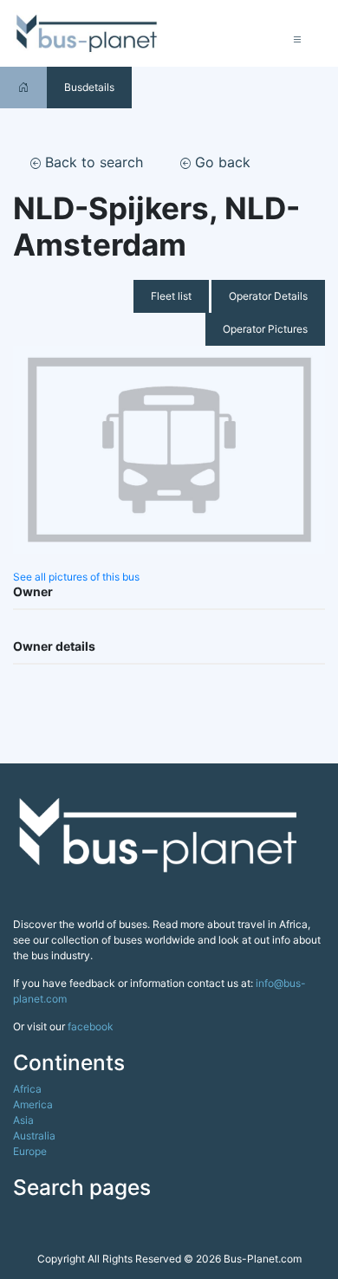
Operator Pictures (265, 328)
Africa (27, 1088)
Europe (30, 1151)
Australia (34, 1135)
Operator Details (268, 295)
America (33, 1104)
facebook (91, 1026)
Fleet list (171, 295)
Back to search (92, 162)
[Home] (23, 87)
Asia (23, 1119)
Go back (220, 162)
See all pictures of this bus (76, 576)
